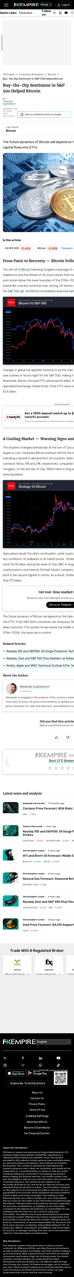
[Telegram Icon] (28, 1065)
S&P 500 (13, 291)
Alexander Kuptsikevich (35, 686)
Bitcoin (52, 74)
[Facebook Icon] (28, 1058)
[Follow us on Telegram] (72, 13)
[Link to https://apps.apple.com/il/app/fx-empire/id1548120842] (16, 1073)
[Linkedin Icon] (45, 1058)
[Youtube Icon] (63, 1058)
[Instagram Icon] (10, 1065)
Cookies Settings (37, 1116)
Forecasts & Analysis (31, 74)
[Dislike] (67, 738)
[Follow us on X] (54, 13)
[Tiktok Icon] (63, 1065)
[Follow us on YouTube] (66, 13)
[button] (6, 5)
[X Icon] (10, 1058)
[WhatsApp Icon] (45, 1065)
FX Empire (9, 74)
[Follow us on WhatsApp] (60, 13)
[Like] (56, 738)
